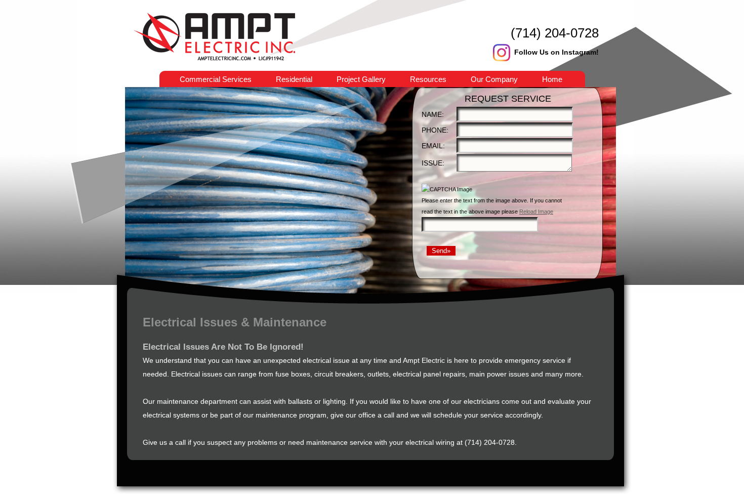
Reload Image (536, 212)
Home (552, 79)
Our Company (494, 79)
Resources (428, 79)
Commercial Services (216, 79)
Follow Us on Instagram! (556, 52)
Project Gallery (361, 79)
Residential (294, 79)
